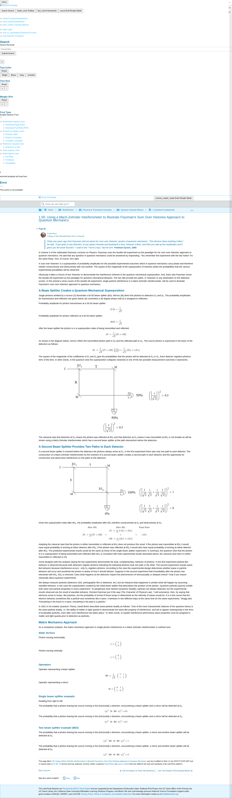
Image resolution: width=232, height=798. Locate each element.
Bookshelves (68, 210)
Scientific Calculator (14, 141)
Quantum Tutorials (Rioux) (132, 210)
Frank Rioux (52, 233)
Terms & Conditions (102, 794)
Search (43, 204)
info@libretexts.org (170, 794)
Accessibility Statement (122, 794)
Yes (68, 778)
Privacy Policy (87, 794)
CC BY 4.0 (57, 764)
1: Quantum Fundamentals (164, 210)
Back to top (43, 770)
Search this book (7, 45)
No (78, 778)
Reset (4, 71)
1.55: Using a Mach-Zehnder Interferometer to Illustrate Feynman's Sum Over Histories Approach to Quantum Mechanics (99, 761)
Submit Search (8, 53)
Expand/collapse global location (191, 209)
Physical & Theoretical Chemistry (97, 210)
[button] (9, 160)
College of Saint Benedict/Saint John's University (65, 236)
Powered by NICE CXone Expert (76, 789)
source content (123, 764)
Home (51, 210)
